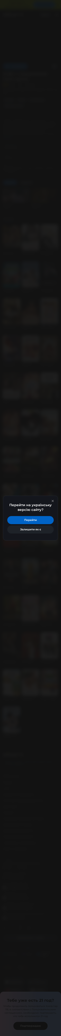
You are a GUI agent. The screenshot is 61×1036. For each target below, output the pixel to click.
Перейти (30, 520)
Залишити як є (30, 529)
